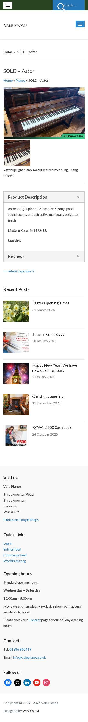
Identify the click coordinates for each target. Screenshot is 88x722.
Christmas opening (47, 396)
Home (8, 52)
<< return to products (19, 271)
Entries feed (12, 549)
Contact (35, 620)
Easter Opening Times (50, 303)
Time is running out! (48, 334)
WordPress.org (14, 561)
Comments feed (15, 555)
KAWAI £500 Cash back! (52, 427)
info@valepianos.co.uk (29, 657)
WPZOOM (30, 711)
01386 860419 (20, 649)
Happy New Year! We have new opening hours (54, 367)
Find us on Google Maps (21, 520)
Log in (7, 543)
